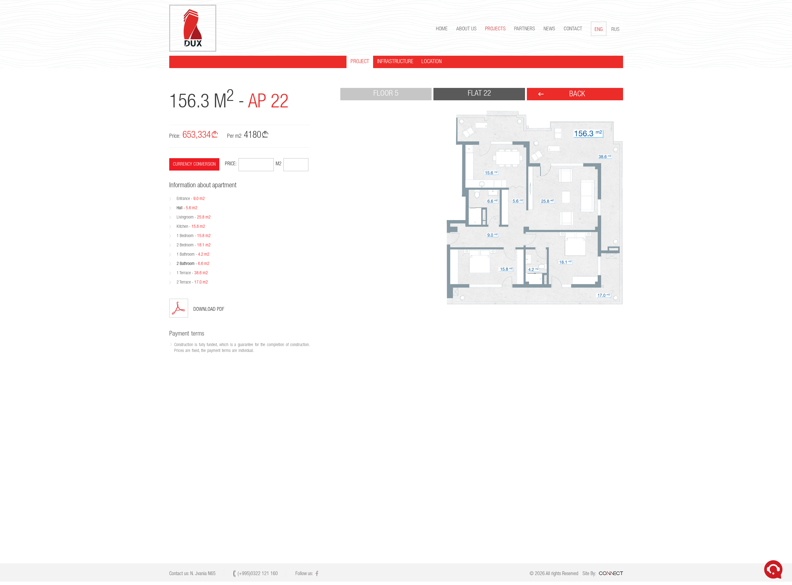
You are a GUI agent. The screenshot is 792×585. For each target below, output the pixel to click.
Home (442, 29)
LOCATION (431, 62)
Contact (573, 29)
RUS (615, 29)
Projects (495, 29)
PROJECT (360, 62)
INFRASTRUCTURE (395, 62)
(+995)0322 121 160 (258, 574)
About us (466, 29)
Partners (524, 29)
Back (577, 94)
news (549, 29)
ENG (599, 29)
